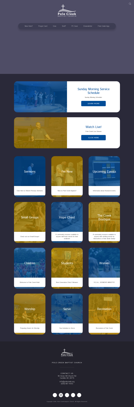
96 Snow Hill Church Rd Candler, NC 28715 (67, 377)
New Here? (29, 26)
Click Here (93, 138)
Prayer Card (42, 26)
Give (54, 26)
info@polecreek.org (67, 381)
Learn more (93, 103)
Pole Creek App (103, 26)
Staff (64, 26)
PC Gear (75, 26)
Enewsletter (87, 26)
